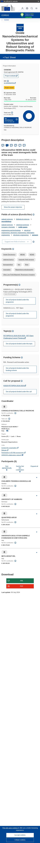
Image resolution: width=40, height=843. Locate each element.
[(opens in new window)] (8, 7)
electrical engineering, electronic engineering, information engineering (17, 233)
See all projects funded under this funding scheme (17, 369)
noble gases (22, 227)
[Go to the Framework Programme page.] (20, 27)
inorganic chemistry (8, 227)
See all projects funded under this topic (19, 343)
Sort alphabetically (7, 467)
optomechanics (8, 259)
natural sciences (7, 219)
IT (19, 145)
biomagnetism (8, 264)
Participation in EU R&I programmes (15, 453)
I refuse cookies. (20, 840)
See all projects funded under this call (19, 391)
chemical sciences (22, 225)
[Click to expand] (37, 478)
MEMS (22, 254)
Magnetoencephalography (24, 269)
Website (6, 450)
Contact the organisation (11, 448)
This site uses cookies (10, 828)
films (26, 264)
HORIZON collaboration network (14, 455)
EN (7, 145)
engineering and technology (11, 230)
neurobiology (6, 221)
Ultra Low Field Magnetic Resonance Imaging (19, 274)
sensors (35, 235)
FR (15, 145)
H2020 (6, 20)
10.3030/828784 (9, 83)
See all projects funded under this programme (17, 301)
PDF (21, 586)
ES (11, 145)
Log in (22, 8)
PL (24, 145)
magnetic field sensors (26, 259)
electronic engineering (21, 235)
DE (3, 145)
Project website (10, 76)
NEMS (32, 254)
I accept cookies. (20, 835)
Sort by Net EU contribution (20, 468)
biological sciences (22, 219)
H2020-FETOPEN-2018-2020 (13, 386)
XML (21, 581)
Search (32, 8)
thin (19, 264)
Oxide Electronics (9, 254)
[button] (27, 8)
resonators (6, 269)
